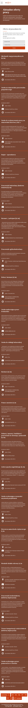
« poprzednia (4, 695)
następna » (19, 698)
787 (22, 695)
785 (16, 695)
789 (8, 698)
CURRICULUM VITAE (17, 705)
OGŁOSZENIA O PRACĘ (17, 706)
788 (26, 695)
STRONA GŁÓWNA (8, 705)
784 (13, 695)
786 (19, 695)
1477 (15, 698)
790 (11, 698)
